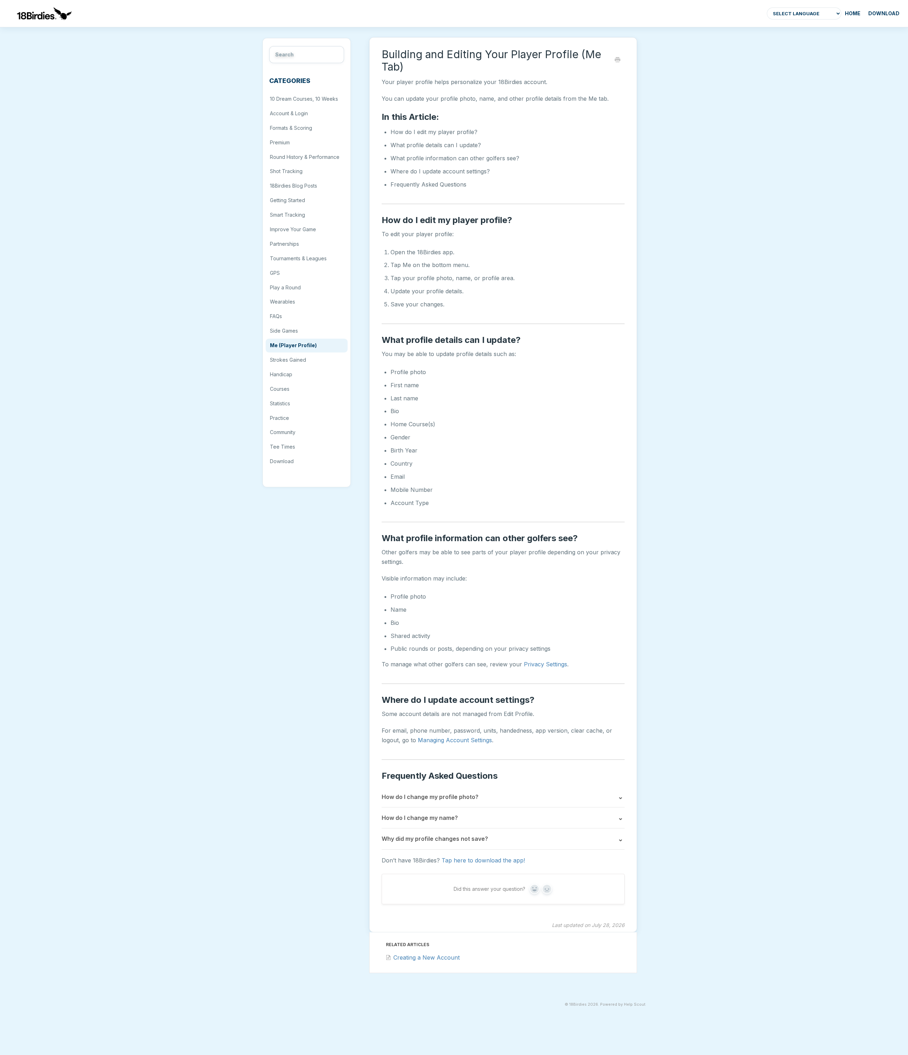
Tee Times (282, 447)
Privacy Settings (545, 664)
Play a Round (285, 287)
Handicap (281, 374)
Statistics (280, 403)
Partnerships (284, 244)
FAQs (276, 316)
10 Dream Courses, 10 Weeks (304, 99)
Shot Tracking (286, 171)
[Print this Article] (617, 60)
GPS (275, 273)
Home (852, 13)
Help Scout (635, 1004)
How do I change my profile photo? (430, 796)
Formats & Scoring (291, 128)
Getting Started (287, 200)
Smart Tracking (287, 215)
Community (282, 432)
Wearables (282, 302)
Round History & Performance (304, 157)
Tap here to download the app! (483, 860)
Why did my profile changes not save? (435, 838)
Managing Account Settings (455, 740)
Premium (280, 142)
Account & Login (289, 113)
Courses (279, 389)
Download (883, 13)
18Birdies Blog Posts (293, 186)
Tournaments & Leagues (298, 258)
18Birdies (578, 1004)
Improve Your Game (293, 229)
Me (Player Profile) (293, 345)
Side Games (284, 331)
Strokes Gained (288, 360)
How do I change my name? (420, 817)
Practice (279, 418)
